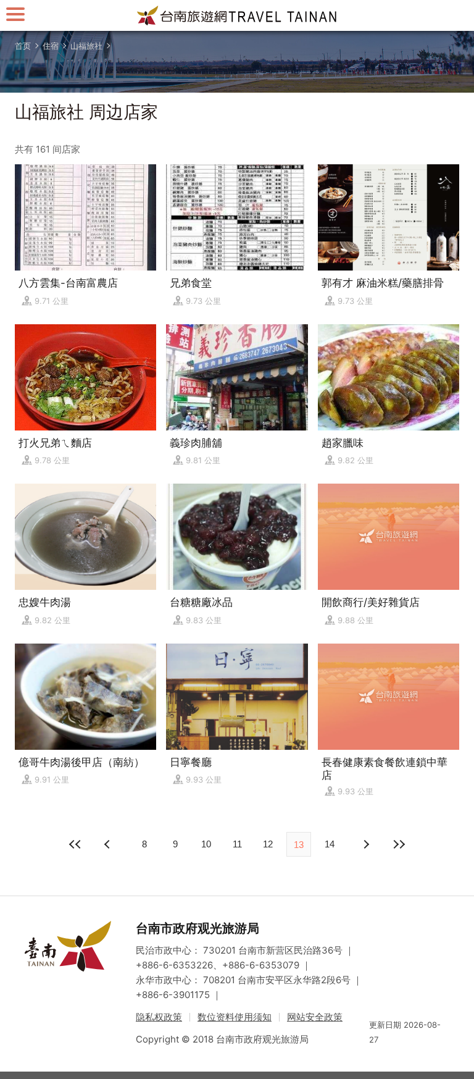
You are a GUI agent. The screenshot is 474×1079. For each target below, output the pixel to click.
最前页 (75, 844)
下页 (108, 844)
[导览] (15, 14)
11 (237, 844)
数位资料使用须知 (235, 1017)
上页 (365, 844)
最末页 (398, 844)
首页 (23, 46)
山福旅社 (86, 46)
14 (330, 844)
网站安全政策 (315, 1017)
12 (268, 844)
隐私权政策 (159, 1017)
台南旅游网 (237, 15)
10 (206, 844)
